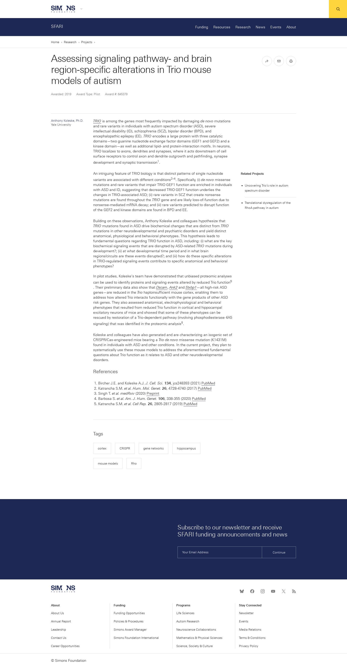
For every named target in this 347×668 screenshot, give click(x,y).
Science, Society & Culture (194, 646)
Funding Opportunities (129, 613)
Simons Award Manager (130, 629)
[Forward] (267, 61)
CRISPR (125, 448)
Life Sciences (185, 613)
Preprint (153, 393)
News (260, 27)
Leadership (58, 629)
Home (55, 42)
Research (243, 27)
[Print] (291, 61)
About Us (57, 613)
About (291, 27)
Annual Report (61, 621)
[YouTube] (273, 591)
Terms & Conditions (252, 638)
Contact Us (58, 638)
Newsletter (246, 613)
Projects (86, 42)
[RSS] (294, 591)
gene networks (153, 448)
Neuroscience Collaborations (196, 629)
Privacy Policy (248, 646)
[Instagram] (263, 591)
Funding (201, 27)
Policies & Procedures (128, 621)
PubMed (208, 383)
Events (275, 27)
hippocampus (186, 448)
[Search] (338, 9)
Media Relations (250, 629)
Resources (221, 27)
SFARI (57, 26)
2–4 (173, 178)
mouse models (108, 463)
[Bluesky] (242, 591)
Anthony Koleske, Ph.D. (67, 123)
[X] (284, 591)
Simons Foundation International (136, 638)
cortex (102, 448)
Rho (134, 463)
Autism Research (187, 621)
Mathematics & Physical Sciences (199, 638)
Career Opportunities (65, 646)
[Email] (279, 61)
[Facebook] (252, 591)
